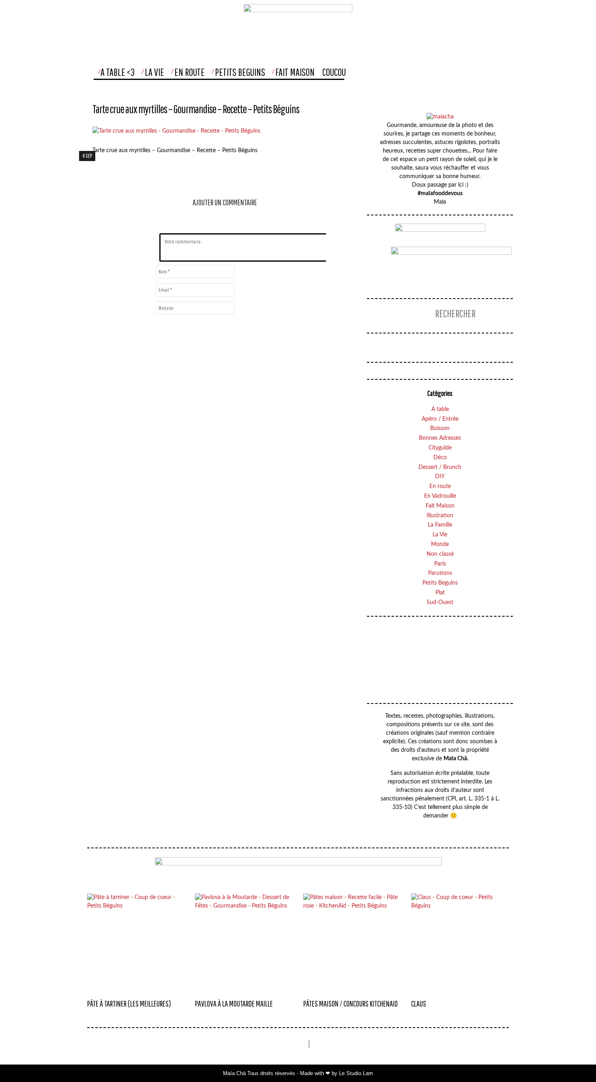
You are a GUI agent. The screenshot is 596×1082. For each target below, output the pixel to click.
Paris (440, 564)
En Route (189, 72)
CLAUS (418, 1003)
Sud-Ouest (440, 602)
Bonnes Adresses (440, 438)
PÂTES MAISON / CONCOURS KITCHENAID (350, 1003)
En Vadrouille (440, 496)
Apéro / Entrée (440, 419)
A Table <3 (118, 72)
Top (573, 1059)
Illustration (440, 515)
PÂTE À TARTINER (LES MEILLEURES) (129, 1003)
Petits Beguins (240, 72)
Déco (440, 457)
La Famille (440, 525)
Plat (440, 593)
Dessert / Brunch (439, 467)
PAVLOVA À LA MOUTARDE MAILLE (234, 1003)
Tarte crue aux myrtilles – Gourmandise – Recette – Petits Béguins (195, 109)
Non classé (440, 554)
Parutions (440, 573)
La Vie (154, 72)
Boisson (440, 428)
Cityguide (440, 448)
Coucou (334, 72)
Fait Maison (295, 72)
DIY (440, 477)
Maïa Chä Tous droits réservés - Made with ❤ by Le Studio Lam (298, 1073)
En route (440, 486)
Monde (440, 544)
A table (440, 409)
